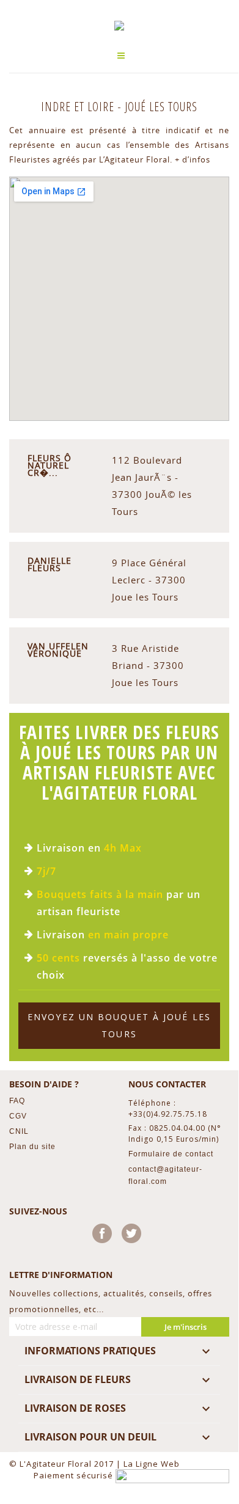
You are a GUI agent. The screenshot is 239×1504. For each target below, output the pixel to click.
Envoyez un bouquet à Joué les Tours (119, 1025)
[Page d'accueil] (119, 26)
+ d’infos (192, 159)
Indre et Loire (79, 106)
